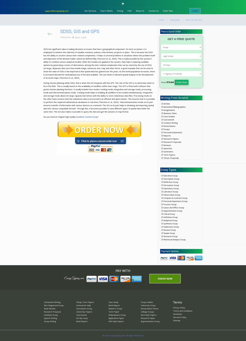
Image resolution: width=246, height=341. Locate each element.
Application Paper (116, 318)
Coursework (81, 315)
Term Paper (114, 311)
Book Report (82, 321)
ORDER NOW (165, 278)
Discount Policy (179, 317)
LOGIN (195, 11)
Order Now (181, 82)
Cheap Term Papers (85, 302)
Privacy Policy (179, 307)
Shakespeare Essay (117, 315)
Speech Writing (50, 318)
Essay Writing (50, 321)
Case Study (113, 302)
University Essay (148, 305)
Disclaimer (177, 314)
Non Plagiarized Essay (54, 305)
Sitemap (176, 320)
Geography (175, 20)
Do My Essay (82, 318)
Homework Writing (52, 302)
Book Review (49, 308)
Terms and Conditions (182, 311)
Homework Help (83, 305)
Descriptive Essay (84, 308)
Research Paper (148, 318)
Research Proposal (52, 311)
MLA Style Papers (148, 315)
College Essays (147, 311)
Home (161, 20)
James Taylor (81, 37)
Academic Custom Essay (87, 117)
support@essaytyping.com (57, 11)
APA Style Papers (116, 321)
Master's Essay (115, 308)
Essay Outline (147, 302)
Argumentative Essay (150, 321)
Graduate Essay (51, 315)
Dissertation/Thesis (149, 308)
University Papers (84, 311)
